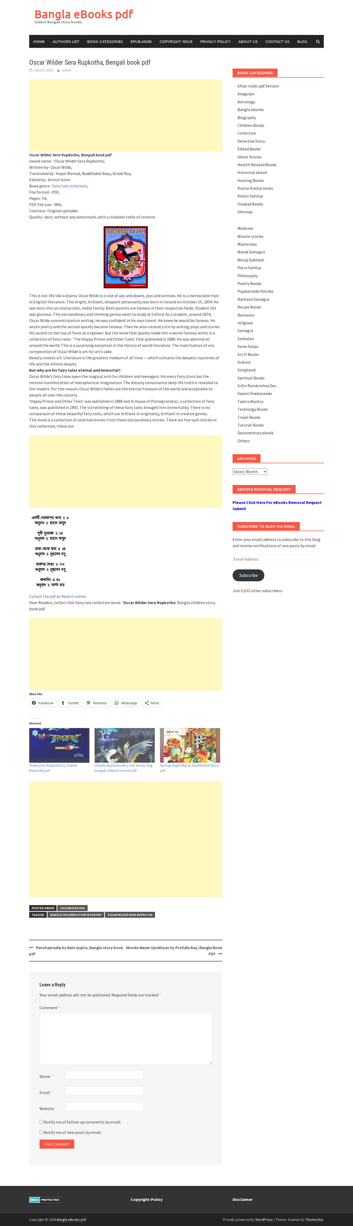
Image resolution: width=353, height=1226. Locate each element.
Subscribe (248, 575)
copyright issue (176, 41)
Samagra (245, 330)
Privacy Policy (215, 41)
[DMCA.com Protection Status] (44, 1199)
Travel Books (248, 417)
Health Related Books (257, 164)
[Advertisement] (125, 115)
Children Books (72, 908)
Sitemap (244, 211)
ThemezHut (314, 1219)
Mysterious (247, 244)
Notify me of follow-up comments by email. (82, 1122)
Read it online (73, 596)
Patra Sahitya (249, 267)
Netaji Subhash (250, 259)
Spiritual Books (251, 377)
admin (66, 70)
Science (244, 362)
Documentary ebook (255, 432)
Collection (246, 133)
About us (248, 41)
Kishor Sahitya (250, 196)
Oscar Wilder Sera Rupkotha (130, 915)
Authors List (65, 41)
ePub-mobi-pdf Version (258, 86)
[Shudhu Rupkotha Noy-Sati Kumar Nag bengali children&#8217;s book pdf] (125, 745)
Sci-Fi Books (248, 354)
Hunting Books (250, 180)
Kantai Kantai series (255, 188)
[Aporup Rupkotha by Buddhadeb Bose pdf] (190, 745)
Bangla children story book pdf (76, 915)
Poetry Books (249, 283)
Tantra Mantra (250, 401)
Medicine (245, 228)
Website (47, 1108)
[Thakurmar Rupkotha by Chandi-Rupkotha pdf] (59, 745)
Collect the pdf (42, 596)
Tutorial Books (250, 425)
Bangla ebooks (250, 109)
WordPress (264, 1219)
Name (46, 1076)
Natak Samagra (251, 251)
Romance (245, 315)
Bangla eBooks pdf (83, 14)
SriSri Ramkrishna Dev (256, 385)
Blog (302, 41)
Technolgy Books (252, 409)
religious (245, 322)
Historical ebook (252, 172)
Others (243, 440)
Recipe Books (249, 307)
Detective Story (251, 141)
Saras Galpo (247, 346)
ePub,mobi (141, 41)
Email (46, 1092)
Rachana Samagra (253, 299)
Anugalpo (246, 93)
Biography (246, 117)
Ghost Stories (249, 156)
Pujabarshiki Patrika (255, 291)
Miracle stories (250, 236)
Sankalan (245, 338)
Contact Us (277, 41)
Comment (50, 1007)
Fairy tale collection (69, 185)
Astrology (246, 101)
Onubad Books (250, 204)
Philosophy (247, 275)
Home (39, 41)
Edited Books (249, 148)
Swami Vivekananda (254, 393)
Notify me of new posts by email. (73, 1132)
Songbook (246, 369)
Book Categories (105, 41)
